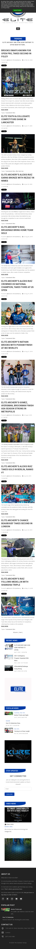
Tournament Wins (10, 113)
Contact (8, 932)
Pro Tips (22, 713)
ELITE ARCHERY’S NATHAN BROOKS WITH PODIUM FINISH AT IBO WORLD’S (16, 345)
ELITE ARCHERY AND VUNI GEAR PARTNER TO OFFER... (22, 647)
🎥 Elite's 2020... (9, 824)
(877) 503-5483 (10, 936)
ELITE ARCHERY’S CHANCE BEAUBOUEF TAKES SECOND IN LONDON (16, 523)
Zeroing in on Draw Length (22, 731)
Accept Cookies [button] (17, 10)
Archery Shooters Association (12, 444)
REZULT (16, 211)
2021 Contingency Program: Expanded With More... (21, 658)
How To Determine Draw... (13, 723)
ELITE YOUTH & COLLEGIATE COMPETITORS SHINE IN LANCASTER (15, 119)
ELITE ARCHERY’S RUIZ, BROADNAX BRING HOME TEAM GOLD (17, 230)
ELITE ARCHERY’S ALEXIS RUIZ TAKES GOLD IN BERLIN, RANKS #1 (17, 469)
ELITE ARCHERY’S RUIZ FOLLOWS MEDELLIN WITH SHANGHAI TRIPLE (14, 581)
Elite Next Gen (20, 171)
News (10, 826)
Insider (8, 721)
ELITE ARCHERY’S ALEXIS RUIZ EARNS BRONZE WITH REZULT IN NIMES (17, 177)
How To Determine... (8, 917)
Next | (21, 632)
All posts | (16, 632)
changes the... (8, 831)
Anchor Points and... (16, 909)
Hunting (16, 713)
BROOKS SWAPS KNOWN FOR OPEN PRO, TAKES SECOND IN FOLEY (16, 53)
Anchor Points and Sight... (21, 715)
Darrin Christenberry (15, 60)
